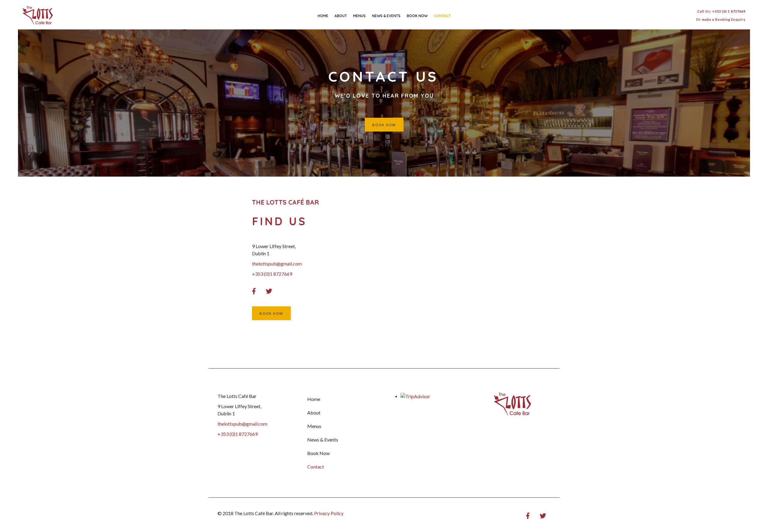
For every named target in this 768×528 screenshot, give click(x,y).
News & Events (386, 16)
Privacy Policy (329, 513)
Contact (442, 16)
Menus (359, 16)
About (340, 16)
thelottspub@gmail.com (242, 423)
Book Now (417, 16)
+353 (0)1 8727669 (238, 434)
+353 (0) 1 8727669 (729, 11)
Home (323, 16)
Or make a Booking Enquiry (721, 19)
